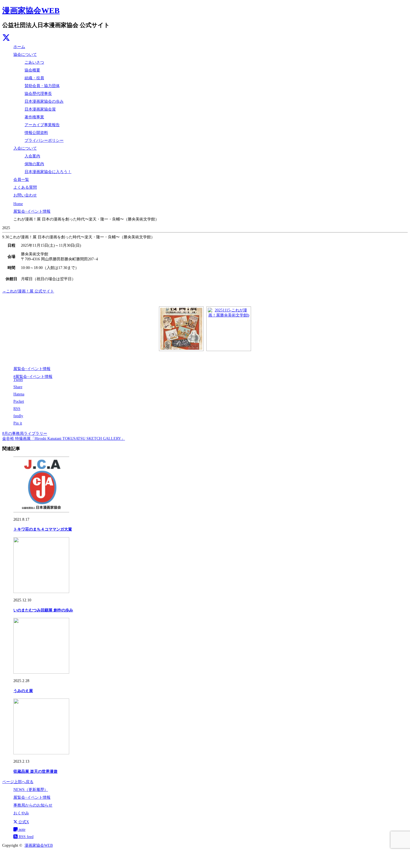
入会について (25, 148)
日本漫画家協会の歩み (44, 101)
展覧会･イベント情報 (31, 369)
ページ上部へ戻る (17, 782)
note (21, 829)
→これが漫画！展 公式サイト (28, 291)
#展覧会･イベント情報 (32, 377)
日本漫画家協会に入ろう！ (48, 172)
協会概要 (32, 70)
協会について (25, 54)
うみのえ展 (23, 691)
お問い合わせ (25, 195)
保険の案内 (34, 164)
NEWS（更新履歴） (30, 790)
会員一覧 (21, 179)
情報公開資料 (36, 133)
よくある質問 (25, 187)
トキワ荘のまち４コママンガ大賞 (42, 529)
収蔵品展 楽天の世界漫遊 (35, 771)
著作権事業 (34, 117)
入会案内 (32, 156)
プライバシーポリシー (44, 140)
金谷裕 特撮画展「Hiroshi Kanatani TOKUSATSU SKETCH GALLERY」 (63, 438)
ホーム (19, 47)
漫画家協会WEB (31, 10)
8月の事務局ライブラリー (24, 433)
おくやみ (21, 813)
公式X (23, 822)
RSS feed (25, 837)
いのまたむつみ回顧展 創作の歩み (43, 610)
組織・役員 (34, 78)
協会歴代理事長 (38, 94)
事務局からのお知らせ (32, 805)
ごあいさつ (34, 62)
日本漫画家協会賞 (40, 109)
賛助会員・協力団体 (42, 86)
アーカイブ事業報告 (42, 125)
